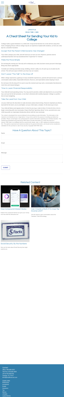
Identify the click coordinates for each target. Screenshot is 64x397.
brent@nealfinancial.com (9, 377)
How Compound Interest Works (13, 209)
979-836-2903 (12, 371)
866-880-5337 (10, 369)
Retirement (5, 382)
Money (4, 392)
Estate (4, 386)
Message (4, 152)
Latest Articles (6, 396)
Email (3, 143)
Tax (3, 390)
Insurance (5, 388)
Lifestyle (4, 394)
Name (3, 133)
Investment (5, 384)
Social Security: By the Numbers (14, 244)
